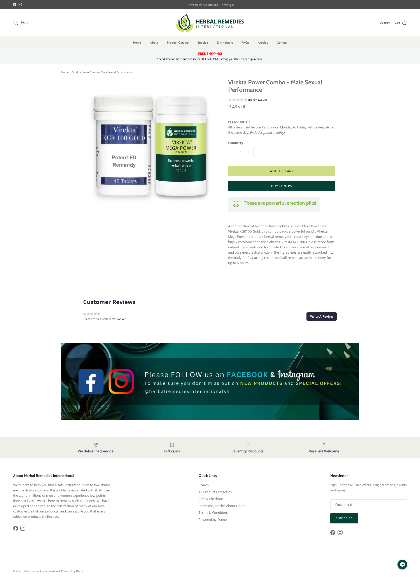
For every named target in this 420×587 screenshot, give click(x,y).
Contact (282, 42)
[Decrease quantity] (232, 152)
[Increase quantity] (249, 152)
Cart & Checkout (211, 498)
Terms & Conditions (213, 512)
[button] (248, 100)
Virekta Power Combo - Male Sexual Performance (102, 72)
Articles (263, 42)
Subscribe (344, 518)
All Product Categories (215, 492)
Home (137, 42)
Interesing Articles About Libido (222, 505)
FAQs (245, 42)
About (154, 42)
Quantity (235, 143)
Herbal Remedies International (41, 571)
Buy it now (281, 186)
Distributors (225, 42)
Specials (202, 42)
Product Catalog (178, 42)
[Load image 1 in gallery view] (152, 146)
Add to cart (281, 171)
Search (204, 485)
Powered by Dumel (213, 519)
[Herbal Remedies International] (210, 23)
